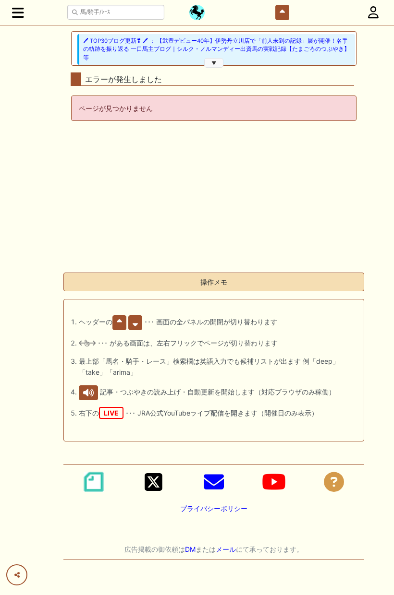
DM (190, 549)
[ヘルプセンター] (334, 482)
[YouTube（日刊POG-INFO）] (273, 481)
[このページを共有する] (16, 574)
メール (226, 549)
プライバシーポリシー (213, 508)
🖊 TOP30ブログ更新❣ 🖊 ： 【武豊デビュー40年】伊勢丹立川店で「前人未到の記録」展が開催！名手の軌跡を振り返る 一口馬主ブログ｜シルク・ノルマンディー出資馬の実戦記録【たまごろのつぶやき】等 (216, 49)
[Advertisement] (214, 198)
